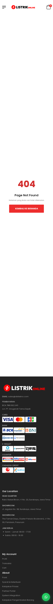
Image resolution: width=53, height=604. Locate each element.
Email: (5, 396)
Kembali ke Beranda (26, 208)
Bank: (5, 425)
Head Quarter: (9, 496)
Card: (5, 415)
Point (4, 577)
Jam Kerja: (7, 528)
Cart (4, 567)
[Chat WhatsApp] (46, 597)
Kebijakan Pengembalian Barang (18, 600)
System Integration (11, 595)
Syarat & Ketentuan (11, 582)
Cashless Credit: (10, 465)
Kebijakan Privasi (10, 586)
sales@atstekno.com (18, 396)
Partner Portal (8, 591)
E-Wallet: (6, 444)
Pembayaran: (8, 402)
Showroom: (8, 505)
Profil (4, 558)
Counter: (7, 455)
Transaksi (6, 563)
